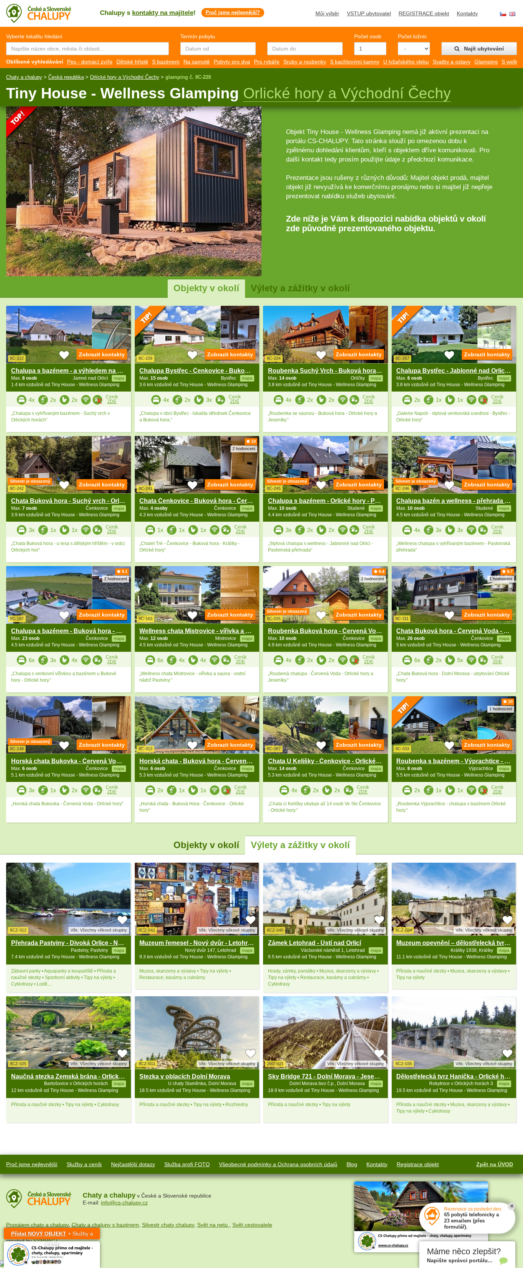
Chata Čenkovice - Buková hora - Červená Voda (208, 501)
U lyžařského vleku (406, 62)
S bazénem (166, 62)
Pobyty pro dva (232, 62)
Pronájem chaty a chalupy (37, 1225)
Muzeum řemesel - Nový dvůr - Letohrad (197, 943)
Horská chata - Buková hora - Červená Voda (202, 761)
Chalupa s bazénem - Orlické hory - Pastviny (332, 501)
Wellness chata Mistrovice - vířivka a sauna (201, 631)
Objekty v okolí (206, 288)
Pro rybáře (266, 62)
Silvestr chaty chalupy (168, 1225)
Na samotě (196, 62)
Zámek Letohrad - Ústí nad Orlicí (314, 943)
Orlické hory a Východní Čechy (124, 77)
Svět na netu (213, 1225)
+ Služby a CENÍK (52, 1234)
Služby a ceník (84, 1164)
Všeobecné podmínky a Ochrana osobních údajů (278, 1164)
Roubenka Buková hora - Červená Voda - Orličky (338, 631)
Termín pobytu (197, 36)
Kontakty (467, 13)
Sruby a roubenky (304, 62)
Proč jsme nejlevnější (31, 1164)
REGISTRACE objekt (424, 13)
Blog (351, 1164)
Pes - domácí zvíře (90, 62)
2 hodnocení (243, 448)
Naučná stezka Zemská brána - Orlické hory (74, 1076)
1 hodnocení (500, 578)
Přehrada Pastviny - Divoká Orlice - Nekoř (71, 943)
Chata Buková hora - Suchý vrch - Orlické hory (78, 501)
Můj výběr (327, 13)
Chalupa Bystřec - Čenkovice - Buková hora (202, 370)
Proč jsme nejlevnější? (233, 12)
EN (512, 13)
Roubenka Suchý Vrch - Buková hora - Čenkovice (340, 370)
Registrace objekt (418, 1164)
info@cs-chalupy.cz (124, 1202)
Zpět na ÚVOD (494, 1164)
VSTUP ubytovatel (369, 13)
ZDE (111, 401)
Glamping (486, 62)
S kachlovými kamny (354, 62)
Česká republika (66, 77)
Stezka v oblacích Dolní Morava (184, 1076)
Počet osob (367, 36)
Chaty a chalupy (24, 77)
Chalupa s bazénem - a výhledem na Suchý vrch (80, 370)
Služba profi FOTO (187, 1164)
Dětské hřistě (132, 62)
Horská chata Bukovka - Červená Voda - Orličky (80, 761)
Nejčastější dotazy (133, 1164)
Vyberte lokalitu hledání (34, 36)
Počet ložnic (412, 36)
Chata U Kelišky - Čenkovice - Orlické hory (329, 761)
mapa (119, 950)
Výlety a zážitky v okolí (300, 288)
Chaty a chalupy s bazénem (105, 1225)
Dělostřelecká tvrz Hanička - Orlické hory (455, 1076)
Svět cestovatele (252, 1225)
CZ (503, 13)
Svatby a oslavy (452, 62)
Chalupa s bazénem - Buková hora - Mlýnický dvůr (84, 631)
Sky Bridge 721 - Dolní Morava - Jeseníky (327, 1076)
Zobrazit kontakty (102, 354)
